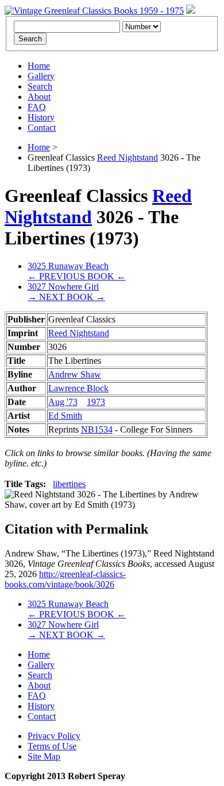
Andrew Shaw (74, 374)
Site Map (44, 756)
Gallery (41, 76)
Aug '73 (63, 402)
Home (39, 66)
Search (40, 86)
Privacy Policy (54, 736)
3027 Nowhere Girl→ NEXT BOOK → (66, 292)
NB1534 (97, 429)
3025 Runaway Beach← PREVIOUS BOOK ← (77, 271)
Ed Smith (65, 416)
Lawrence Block (78, 388)
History (41, 117)
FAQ (37, 107)
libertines (69, 484)
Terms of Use (52, 746)
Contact (42, 128)
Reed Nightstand (127, 157)
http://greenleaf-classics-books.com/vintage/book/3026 (65, 579)
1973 (96, 402)
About (39, 97)
